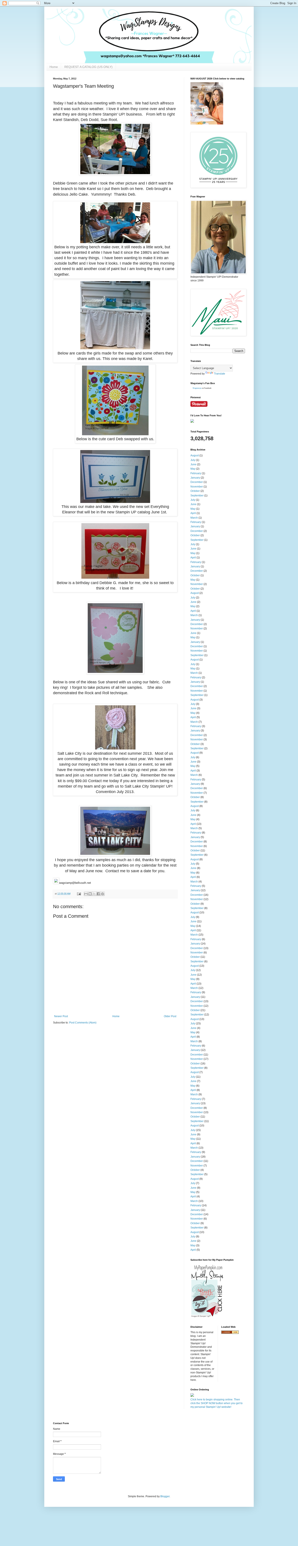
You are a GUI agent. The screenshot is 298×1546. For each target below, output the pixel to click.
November (196, 486)
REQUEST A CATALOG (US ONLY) (88, 67)
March (194, 517)
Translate (219, 373)
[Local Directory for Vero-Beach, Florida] (230, 1332)
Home (54, 67)
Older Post (170, 1016)
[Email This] (86, 894)
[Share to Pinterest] (102, 894)
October (195, 490)
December (196, 482)
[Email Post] (79, 893)
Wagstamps (197, 388)
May (192, 468)
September (197, 495)
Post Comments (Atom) (82, 1022)
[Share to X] (94, 894)
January (195, 477)
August (194, 455)
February (195, 473)
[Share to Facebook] (98, 894)
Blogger (165, 1496)
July (192, 460)
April (193, 513)
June (193, 464)
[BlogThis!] (90, 894)
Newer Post (61, 1016)
